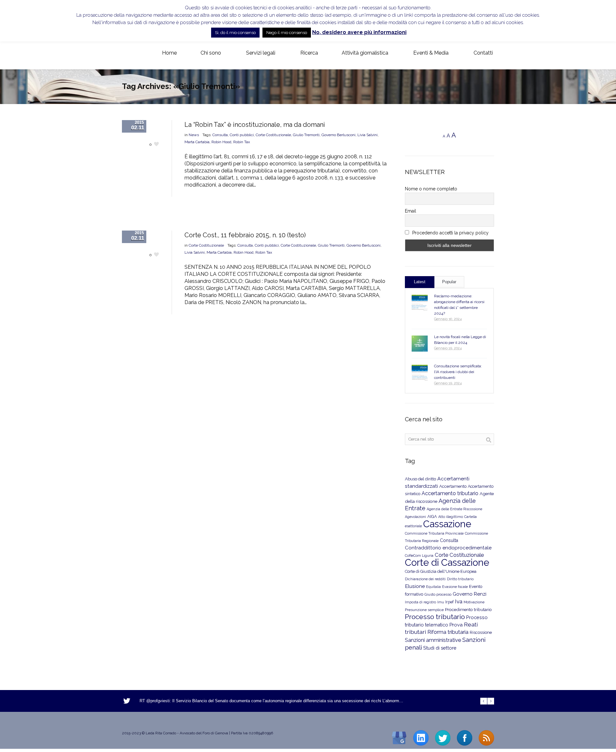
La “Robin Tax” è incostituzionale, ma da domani (254, 124)
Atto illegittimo (450, 517)
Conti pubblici (242, 135)
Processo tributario (435, 617)
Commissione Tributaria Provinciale (434, 533)
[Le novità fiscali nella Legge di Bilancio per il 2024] (420, 344)
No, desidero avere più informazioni (359, 32)
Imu (440, 602)
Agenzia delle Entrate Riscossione (454, 509)
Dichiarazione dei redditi (425, 579)
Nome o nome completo (431, 188)
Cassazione (447, 523)
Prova (456, 625)
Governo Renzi (469, 594)
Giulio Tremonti (306, 135)
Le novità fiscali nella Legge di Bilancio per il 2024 (460, 340)
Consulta (220, 135)
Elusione (415, 586)
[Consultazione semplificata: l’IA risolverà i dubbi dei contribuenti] (420, 373)
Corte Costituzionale (273, 135)
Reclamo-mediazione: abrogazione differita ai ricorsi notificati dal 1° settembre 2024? (459, 305)
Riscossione (481, 632)
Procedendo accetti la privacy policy (450, 232)
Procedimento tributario (468, 609)
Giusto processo (437, 594)
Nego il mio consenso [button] (286, 32)
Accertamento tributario (450, 493)
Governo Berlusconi (338, 135)
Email (410, 211)
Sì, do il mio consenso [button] (235, 32)
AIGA (432, 516)
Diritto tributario (460, 579)
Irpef (449, 601)
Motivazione (474, 602)
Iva (458, 601)
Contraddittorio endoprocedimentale (448, 548)
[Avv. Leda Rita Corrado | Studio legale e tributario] (127, 53)
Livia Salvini (367, 135)
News (194, 135)
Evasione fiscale (455, 587)
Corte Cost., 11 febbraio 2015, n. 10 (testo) (245, 235)
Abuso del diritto (420, 479)
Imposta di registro (420, 602)
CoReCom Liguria (419, 555)
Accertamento (452, 486)
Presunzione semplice (424, 610)
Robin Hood (221, 142)
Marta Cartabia (197, 142)
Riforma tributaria (447, 632)
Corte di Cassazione (447, 562)
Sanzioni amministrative (433, 640)
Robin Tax (241, 142)
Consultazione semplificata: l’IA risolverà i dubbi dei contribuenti (458, 372)
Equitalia (433, 587)
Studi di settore (439, 648)
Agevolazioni (415, 517)
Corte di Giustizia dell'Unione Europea (440, 571)
